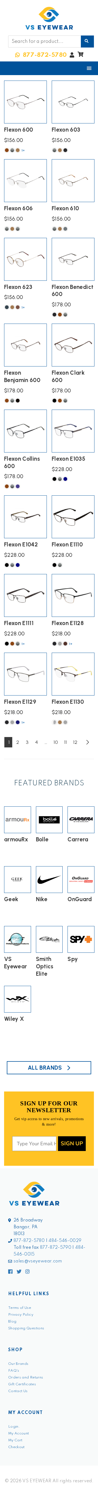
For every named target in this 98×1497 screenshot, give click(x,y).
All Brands (45, 1067)
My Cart (15, 1440)
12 (75, 742)
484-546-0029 (64, 1241)
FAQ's (13, 1370)
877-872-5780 (29, 1241)
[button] (80, 56)
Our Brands (18, 1364)
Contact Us (18, 1391)
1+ (23, 150)
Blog (12, 1321)
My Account (18, 1433)
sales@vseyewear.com (38, 1261)
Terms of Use (19, 1308)
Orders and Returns (25, 1377)
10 (56, 742)
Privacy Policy (20, 1314)
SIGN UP (72, 1143)
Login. (14, 1426)
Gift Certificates (22, 1384)
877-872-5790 (55, 1247)
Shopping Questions (26, 1328)
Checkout (16, 1447)
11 (65, 742)
